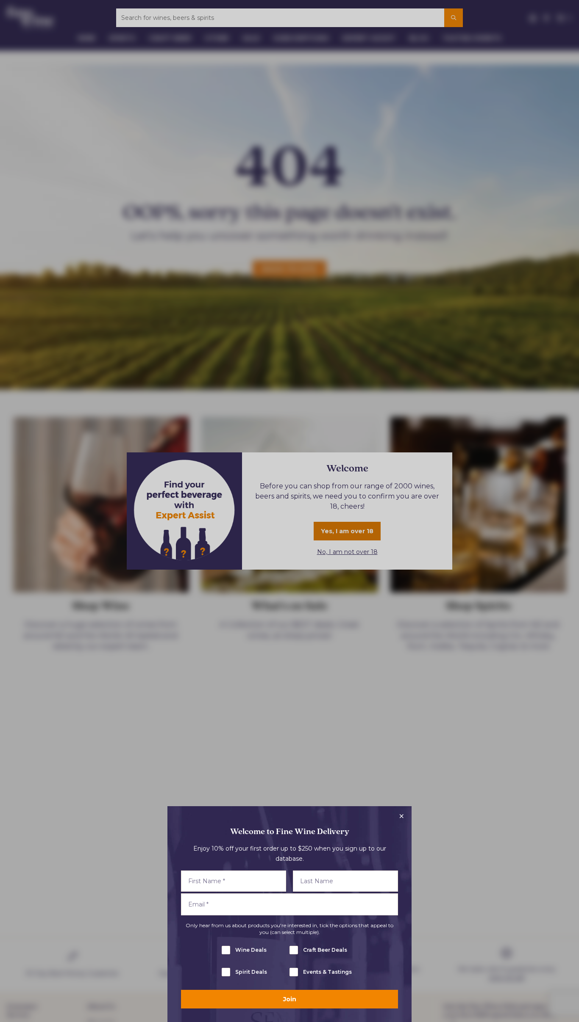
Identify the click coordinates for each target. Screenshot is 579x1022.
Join (289, 999)
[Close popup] (401, 816)
